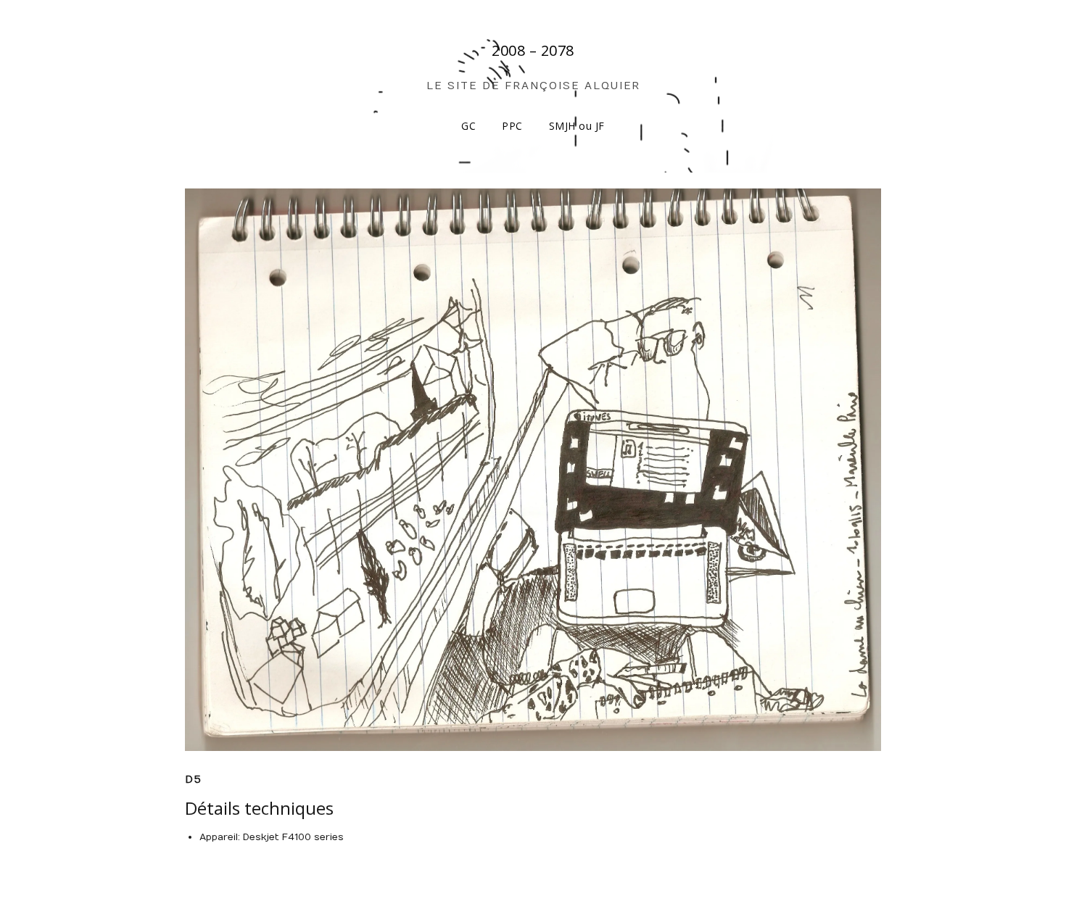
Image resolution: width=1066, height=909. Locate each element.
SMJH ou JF (577, 126)
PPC (512, 126)
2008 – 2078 (533, 50)
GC (468, 126)
